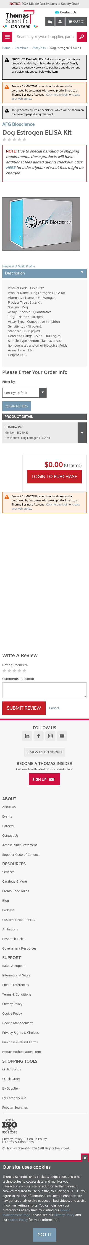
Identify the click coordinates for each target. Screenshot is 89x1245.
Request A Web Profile (18, 266)
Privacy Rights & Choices (20, 1032)
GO (82, 37)
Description (15, 273)
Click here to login (57, 95)
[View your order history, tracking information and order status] (50, 21)
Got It (44, 1235)
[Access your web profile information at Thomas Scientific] (60, 21)
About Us (9, 807)
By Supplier (10, 1088)
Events (7, 816)
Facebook (39, 736)
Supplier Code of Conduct (21, 854)
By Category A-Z (14, 1098)
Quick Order (11, 1079)
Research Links (13, 939)
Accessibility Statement (19, 845)
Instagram (50, 736)
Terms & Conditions (16, 994)
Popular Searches (15, 1107)
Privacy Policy (12, 1004)
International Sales (16, 975)
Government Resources (19, 948)
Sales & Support (14, 965)
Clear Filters (17, 406)
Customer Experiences (18, 919)
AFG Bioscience (18, 124)
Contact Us (68, 12)
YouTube (62, 736)
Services (8, 872)
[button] (82, 432)
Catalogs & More (14, 881)
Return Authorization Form (21, 1051)
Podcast (8, 910)
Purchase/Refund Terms (20, 1042)
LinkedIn (27, 736)
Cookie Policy (12, 1013)
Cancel (54, 708)
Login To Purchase (54, 476)
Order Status (11, 1069)
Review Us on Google (44, 752)
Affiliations (10, 929)
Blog (5, 900)
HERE (10, 167)
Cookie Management (17, 1023)
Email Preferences (15, 985)
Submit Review (24, 708)
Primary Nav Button (7, 37)
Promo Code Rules (15, 891)
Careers (8, 826)
